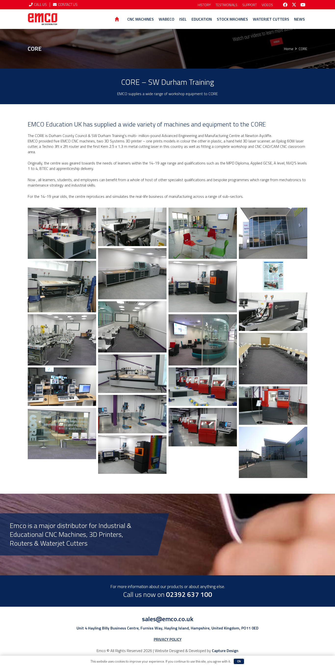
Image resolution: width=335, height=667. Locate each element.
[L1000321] (202, 427)
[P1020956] (62, 286)
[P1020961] (202, 339)
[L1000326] (273, 405)
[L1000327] (202, 386)
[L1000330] (132, 454)
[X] (294, 4)
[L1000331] (132, 373)
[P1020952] (273, 233)
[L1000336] (273, 311)
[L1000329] (62, 386)
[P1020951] (273, 452)
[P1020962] (132, 326)
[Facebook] (285, 4)
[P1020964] (62, 339)
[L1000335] (132, 227)
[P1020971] (62, 233)
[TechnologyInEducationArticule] (273, 275)
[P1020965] (132, 273)
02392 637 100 (189, 594)
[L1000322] (132, 414)
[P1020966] (202, 286)
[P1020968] (273, 358)
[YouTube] (302, 4)
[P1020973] (202, 233)
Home (288, 48)
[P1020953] (62, 433)
